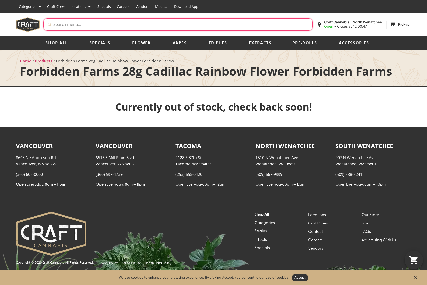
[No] (415, 279)
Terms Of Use (131, 263)
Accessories (354, 43)
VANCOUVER (34, 146)
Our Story (370, 215)
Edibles (218, 43)
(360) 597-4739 (109, 174)
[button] (364, 24)
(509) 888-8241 (348, 174)
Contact (315, 232)
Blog (366, 223)
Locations (78, 6)
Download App (186, 6)
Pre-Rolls (304, 43)
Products (43, 61)
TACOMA (188, 146)
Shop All (56, 43)
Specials (104, 6)
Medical (161, 6)
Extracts (260, 43)
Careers (123, 6)
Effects (261, 240)
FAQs (366, 232)
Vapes (180, 43)
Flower (141, 43)
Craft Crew (56, 6)
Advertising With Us (379, 240)
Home (25, 61)
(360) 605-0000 (29, 174)
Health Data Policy (158, 263)
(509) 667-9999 (269, 174)
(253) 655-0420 (188, 174)
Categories (27, 6)
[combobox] (181, 24)
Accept (300, 277)
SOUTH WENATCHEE (364, 146)
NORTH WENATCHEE (285, 146)
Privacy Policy (108, 263)
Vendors (142, 6)
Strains (261, 231)
